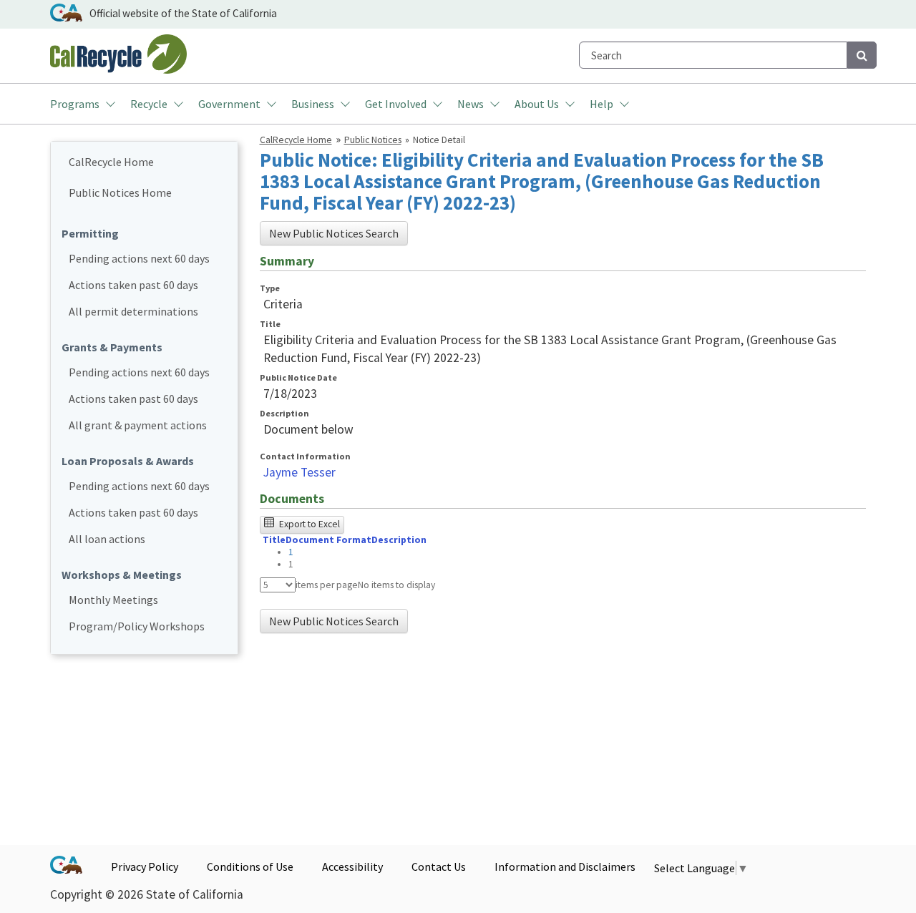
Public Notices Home (120, 192)
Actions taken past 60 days (133, 285)
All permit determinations (133, 311)
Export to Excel (308, 524)
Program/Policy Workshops (137, 626)
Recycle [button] (148, 104)
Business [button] (312, 104)
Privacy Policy (144, 866)
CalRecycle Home (111, 162)
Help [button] (601, 104)
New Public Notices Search (334, 233)
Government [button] (229, 104)
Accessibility (352, 866)
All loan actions (107, 539)
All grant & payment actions (138, 425)
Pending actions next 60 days (139, 258)
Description (284, 413)
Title (270, 323)
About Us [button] (537, 104)
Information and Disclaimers (564, 866)
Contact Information (305, 456)
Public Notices (372, 140)
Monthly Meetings (113, 599)
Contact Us (438, 866)
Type (270, 288)
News (470, 104)
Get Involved (396, 104)
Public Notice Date (298, 377)
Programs (74, 104)
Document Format (328, 540)
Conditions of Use (250, 866)
